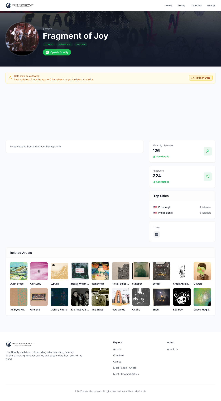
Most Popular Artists (124, 367)
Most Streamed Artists (126, 373)
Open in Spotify (59, 52)
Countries (196, 5)
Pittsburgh (164, 207)
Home (168, 5)
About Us (172, 349)
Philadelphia (165, 212)
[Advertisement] (110, 112)
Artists (181, 5)
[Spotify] (156, 234)
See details (162, 156)
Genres (211, 5)
